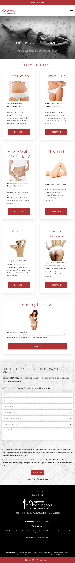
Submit (36, 472)
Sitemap (36, 530)
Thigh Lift (56, 151)
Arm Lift (19, 231)
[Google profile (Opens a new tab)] (38, 526)
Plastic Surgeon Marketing (41, 537)
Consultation (42, 560)
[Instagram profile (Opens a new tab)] (33, 526)
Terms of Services (58, 530)
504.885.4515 (30, 560)
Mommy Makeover (37, 304)
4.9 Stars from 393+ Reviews (41, 521)
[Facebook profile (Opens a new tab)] (36, 526)
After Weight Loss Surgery (19, 153)
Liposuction (19, 76)
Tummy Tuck (56, 76)
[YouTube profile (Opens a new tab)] (41, 526)
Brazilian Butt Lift (56, 233)
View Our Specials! (37, 3)
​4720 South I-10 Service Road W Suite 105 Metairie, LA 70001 (37, 513)
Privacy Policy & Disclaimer (46, 530)
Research (18, 132)
